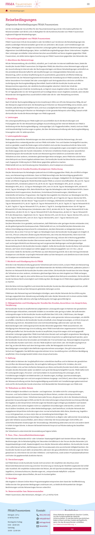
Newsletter (44, 526)
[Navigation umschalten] (88, 4)
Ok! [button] (72, 529)
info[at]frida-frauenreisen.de (50, 518)
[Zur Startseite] (23, 4)
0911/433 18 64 (45, 515)
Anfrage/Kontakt (46, 522)
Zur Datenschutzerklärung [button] (63, 524)
